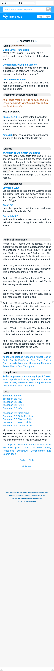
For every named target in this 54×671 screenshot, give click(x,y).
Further (47, 360)
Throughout (29, 366)
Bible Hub (27, 466)
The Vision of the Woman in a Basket (21, 152)
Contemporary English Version (20, 64)
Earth (5, 360)
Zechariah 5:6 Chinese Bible (17, 419)
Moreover (46, 363)
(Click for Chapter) (17, 46)
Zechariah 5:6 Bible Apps (16, 413)
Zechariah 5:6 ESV (12, 402)
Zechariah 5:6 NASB (13, 405)
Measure (23, 363)
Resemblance (10, 366)
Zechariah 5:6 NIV (12, 395)
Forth (39, 360)
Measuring (34, 363)
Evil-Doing (23, 360)
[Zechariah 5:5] (3, 307)
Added (6, 357)
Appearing (29, 357)
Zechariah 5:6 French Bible (17, 422)
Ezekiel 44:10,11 (11, 117)
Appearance (16, 357)
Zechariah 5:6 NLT (12, 398)
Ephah (13, 360)
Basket (47, 357)
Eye (33, 360)
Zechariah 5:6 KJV (12, 408)
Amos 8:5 (8, 135)
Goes (5, 363)
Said (20, 366)
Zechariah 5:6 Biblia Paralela (18, 416)
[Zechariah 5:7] (50, 307)
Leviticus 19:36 (11, 188)
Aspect (39, 357)
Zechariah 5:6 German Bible (17, 425)
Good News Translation (16, 50)
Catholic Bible (27, 460)
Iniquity (13, 363)
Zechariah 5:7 (10, 216)
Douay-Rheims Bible (14, 79)
